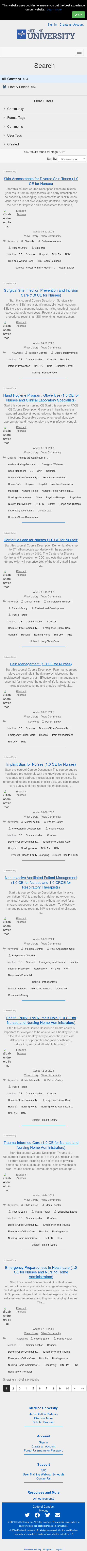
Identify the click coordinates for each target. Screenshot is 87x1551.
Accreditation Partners (43, 1414)
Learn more (54, 9)
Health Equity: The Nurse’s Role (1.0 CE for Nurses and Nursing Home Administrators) (41, 1020)
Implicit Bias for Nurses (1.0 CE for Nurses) (41, 764)
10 (67, 1388)
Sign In (52, 24)
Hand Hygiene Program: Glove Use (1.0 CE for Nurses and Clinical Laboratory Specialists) (41, 397)
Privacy (43, 1510)
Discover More (43, 1418)
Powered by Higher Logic (43, 1549)
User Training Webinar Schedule (43, 1474)
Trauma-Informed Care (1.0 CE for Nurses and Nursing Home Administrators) (41, 1145)
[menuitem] (53, 23)
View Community (51, 236)
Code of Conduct (43, 1506)
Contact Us (43, 1478)
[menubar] (66, 23)
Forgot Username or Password (43, 1450)
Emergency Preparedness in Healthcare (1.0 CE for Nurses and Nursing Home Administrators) (41, 1272)
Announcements (43, 1498)
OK (79, 15)
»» (82, 1388)
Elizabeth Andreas (21, 212)
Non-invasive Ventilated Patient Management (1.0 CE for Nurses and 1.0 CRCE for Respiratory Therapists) (41, 882)
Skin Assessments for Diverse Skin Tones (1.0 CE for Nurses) (41, 181)
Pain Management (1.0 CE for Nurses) (41, 663)
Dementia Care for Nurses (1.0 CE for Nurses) (41, 539)
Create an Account (72, 24)
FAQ (43, 1470)
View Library (31, 236)
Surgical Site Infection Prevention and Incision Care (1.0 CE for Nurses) (41, 292)
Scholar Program (43, 1422)
